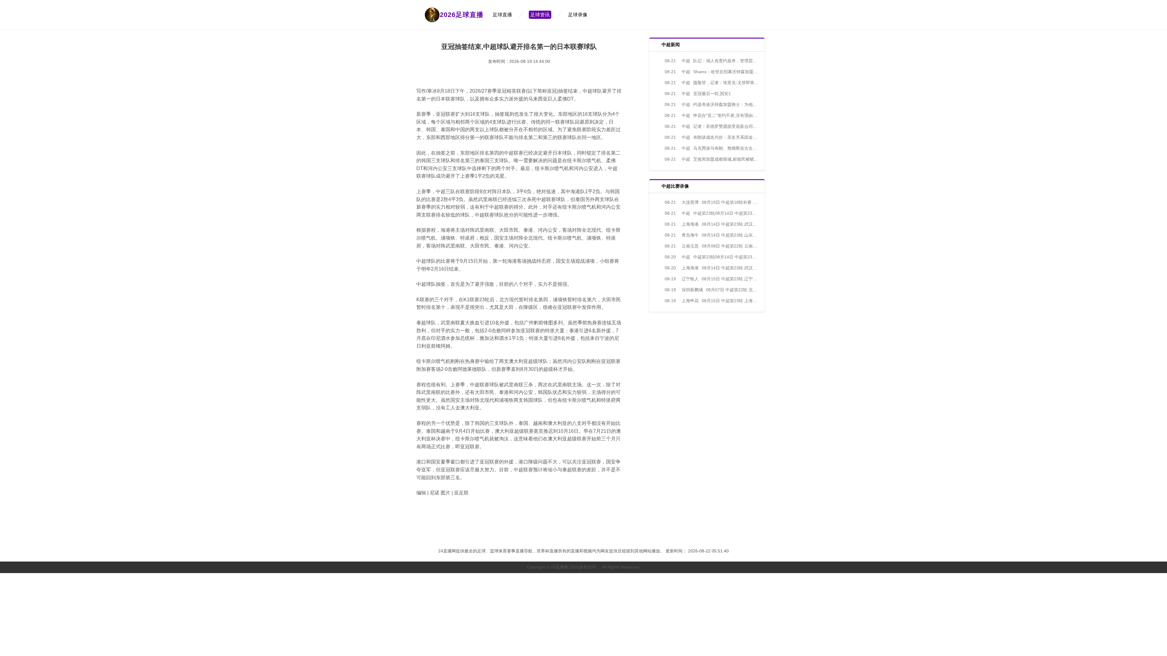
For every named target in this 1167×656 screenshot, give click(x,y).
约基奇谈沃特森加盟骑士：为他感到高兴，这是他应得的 (732, 104)
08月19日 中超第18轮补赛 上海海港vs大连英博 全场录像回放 (741, 202)
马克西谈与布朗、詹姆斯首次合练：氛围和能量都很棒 (730, 148)
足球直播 (502, 14)
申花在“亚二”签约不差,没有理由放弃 (713, 115)
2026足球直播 (462, 15)
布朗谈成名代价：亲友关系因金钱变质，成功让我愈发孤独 (734, 137)
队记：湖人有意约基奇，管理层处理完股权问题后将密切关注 (736, 60)
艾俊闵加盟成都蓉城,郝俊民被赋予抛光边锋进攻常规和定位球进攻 (741, 159)
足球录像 (577, 14)
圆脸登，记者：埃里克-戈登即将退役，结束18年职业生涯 (733, 82)
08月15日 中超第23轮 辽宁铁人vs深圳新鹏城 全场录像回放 (739, 278)
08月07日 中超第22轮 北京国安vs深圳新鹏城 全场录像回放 (741, 289)
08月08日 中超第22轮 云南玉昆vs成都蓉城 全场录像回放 (737, 246)
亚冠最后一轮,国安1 (698, 93)
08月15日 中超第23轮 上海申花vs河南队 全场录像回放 (735, 300)
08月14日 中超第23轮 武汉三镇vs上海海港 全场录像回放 (737, 224)
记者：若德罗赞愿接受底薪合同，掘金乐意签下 (724, 126)
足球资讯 (540, 14)
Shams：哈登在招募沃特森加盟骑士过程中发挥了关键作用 (734, 71)
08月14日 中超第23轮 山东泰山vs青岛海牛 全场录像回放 (737, 235)
